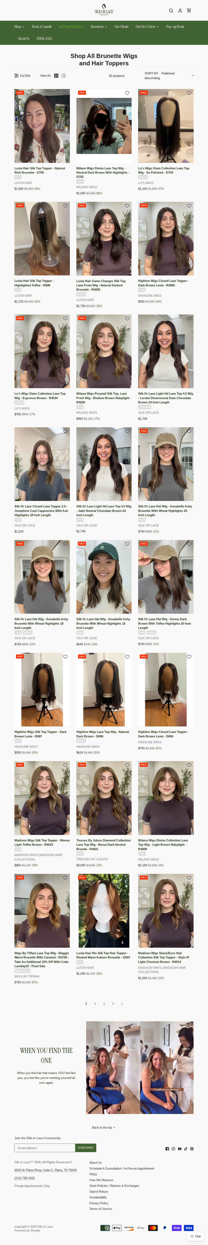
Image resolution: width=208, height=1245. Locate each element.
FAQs (93, 1174)
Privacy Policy (98, 1203)
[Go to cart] (189, 10)
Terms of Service (100, 1209)
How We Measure (101, 1180)
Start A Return (98, 1191)
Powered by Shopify (27, 1230)
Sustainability (98, 1197)
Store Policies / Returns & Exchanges (114, 1185)
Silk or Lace (45, 1226)
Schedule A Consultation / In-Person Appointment (121, 1168)
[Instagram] (173, 1148)
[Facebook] (167, 1148)
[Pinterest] (192, 1148)
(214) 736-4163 (24, 1178)
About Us (95, 1162)
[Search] (171, 10)
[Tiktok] (185, 1148)
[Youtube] (179, 1148)
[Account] (180, 10)
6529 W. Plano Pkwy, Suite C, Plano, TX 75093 (45, 1170)
